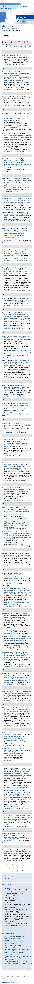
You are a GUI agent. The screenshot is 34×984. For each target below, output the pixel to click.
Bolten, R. (19, 118)
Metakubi (7, 888)
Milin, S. (4, 228)
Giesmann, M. (11, 228)
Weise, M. (19, 268)
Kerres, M (5, 97)
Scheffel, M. (14, 320)
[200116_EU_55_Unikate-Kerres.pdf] (19, 414)
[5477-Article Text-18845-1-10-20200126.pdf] (22, 546)
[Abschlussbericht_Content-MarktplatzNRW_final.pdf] (19, 840)
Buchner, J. (12, 55)
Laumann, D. (8, 160)
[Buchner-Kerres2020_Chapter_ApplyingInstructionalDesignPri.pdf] (22, 328)
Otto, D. (11, 134)
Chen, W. (10, 275)
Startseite (4, 28)
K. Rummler (24, 364)
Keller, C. (17, 708)
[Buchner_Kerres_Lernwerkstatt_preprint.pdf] (22, 89)
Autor (4, 41)
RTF (27, 41)
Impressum (5, 976)
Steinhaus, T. (24, 228)
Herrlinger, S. (27, 339)
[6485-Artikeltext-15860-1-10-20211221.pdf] (22, 151)
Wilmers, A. (5, 708)
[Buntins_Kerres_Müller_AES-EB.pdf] (22, 129)
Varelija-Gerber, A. (20, 80)
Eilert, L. (18, 228)
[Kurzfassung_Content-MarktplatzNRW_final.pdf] (26, 840)
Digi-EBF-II (8, 897)
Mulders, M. (20, 55)
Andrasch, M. (22, 833)
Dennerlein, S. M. (9, 321)
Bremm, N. (20, 675)
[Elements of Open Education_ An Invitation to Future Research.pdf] (19, 432)
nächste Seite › (9, 870)
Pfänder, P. (7, 441)
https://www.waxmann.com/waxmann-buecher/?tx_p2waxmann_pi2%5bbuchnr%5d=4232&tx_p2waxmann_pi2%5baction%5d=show (17, 352)
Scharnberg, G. (8, 230)
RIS (30, 41)
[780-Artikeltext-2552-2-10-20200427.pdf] (22, 378)
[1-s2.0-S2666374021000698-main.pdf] (22, 209)
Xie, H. (22, 273)
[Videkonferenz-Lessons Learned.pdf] (27, 583)
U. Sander (26, 97)
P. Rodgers (28, 853)
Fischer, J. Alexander (8, 159)
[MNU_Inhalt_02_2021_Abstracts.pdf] (19, 169)
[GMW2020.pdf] (22, 808)
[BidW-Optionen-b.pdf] (19, 606)
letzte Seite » (24, 870)
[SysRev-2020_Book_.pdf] (22, 633)
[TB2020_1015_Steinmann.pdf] (19, 455)
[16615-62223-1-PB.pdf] (22, 564)
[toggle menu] (32, 1)
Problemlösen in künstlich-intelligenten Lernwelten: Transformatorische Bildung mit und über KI (18, 963)
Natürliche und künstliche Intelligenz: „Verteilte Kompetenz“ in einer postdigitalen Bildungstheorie (18, 957)
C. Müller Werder (20, 777)
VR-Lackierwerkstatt (10, 921)
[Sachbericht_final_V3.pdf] (19, 240)
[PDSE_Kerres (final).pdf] (22, 305)
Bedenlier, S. (11, 507)
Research (7, 878)
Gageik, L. (12, 673)
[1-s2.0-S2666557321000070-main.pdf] (22, 260)
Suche (7, 36)
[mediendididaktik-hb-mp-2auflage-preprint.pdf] (22, 105)
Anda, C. (11, 708)
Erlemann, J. (7, 778)
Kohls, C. (8, 835)
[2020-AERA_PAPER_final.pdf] (19, 396)
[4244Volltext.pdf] (22, 787)
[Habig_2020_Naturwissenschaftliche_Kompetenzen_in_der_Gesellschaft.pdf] (19, 480)
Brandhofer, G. (19, 594)
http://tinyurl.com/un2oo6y (20, 394)
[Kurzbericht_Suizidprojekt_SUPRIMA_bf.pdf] (26, 240)
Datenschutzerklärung (20, 976)
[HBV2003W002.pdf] (22, 500)
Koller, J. (25, 118)
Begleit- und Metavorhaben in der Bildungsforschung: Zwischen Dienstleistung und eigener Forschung (17, 938)
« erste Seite (7, 865)
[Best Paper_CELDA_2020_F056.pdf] (27, 647)
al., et (23, 423)
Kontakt (5, 978)
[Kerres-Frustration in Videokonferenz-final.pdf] (19, 583)
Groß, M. (14, 835)
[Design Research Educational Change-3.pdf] (19, 860)
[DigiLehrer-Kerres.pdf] (19, 355)
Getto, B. (4, 385)
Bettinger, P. (20, 365)
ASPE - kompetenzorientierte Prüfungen (16, 909)
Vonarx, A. (12, 636)
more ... (30, 929)
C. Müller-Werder (20, 799)
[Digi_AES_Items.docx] (30, 129)
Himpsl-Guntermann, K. (15, 79)
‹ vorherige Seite (18, 865)
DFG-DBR (8, 902)
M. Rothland (18, 339)
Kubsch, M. (26, 159)
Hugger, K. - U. (17, 98)
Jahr (11, 41)
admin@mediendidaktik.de (9, 982)
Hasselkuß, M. (20, 673)
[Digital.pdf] (27, 355)
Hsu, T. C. (17, 273)
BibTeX (23, 41)
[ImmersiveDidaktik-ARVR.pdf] (19, 64)
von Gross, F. (8, 98)
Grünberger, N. (8, 82)
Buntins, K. (5, 113)
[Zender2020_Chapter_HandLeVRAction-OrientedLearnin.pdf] (22, 291)
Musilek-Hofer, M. (9, 80)
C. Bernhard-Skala (11, 118)
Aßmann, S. (13, 365)
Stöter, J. (24, 768)
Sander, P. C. (12, 268)
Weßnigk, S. (15, 160)
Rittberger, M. (8, 715)
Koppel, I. (7, 365)
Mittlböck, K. (25, 79)
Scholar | (5, 64)
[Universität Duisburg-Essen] (25, 18)
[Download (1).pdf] (22, 725)
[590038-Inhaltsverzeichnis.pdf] (19, 684)
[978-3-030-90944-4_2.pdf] (10, 649)
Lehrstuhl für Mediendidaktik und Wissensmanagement (14, 8)
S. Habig (20, 446)
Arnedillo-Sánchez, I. (23, 320)
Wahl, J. (13, 120)
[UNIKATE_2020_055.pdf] (27, 414)
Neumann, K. (23, 160)
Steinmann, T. (18, 159)
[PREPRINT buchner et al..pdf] (19, 647)
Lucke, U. (7, 269)
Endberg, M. (5, 673)
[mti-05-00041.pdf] (22, 221)
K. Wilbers (21, 61)
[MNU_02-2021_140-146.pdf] (27, 169)
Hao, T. (12, 273)
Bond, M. (4, 507)
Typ (9, 41)
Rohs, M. (6, 120)
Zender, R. (5, 268)
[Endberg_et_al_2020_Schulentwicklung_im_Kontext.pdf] (19, 745)
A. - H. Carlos (20, 318)
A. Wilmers (15, 713)
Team (8, 28)
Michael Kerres (13, 28)
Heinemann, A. (21, 113)
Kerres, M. (5, 55)
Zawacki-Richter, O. (7, 423)
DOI (4, 89)
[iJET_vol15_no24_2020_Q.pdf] (30, 564)
